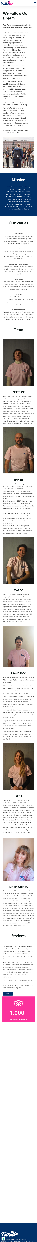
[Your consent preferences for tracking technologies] (3, 1238)
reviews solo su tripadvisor (18, 1019)
